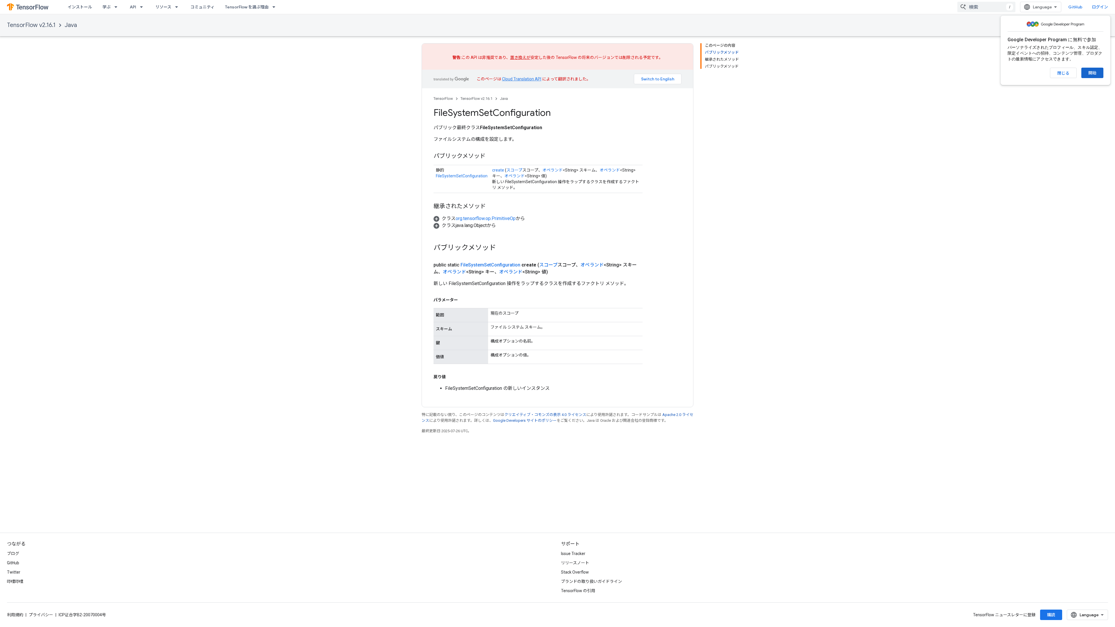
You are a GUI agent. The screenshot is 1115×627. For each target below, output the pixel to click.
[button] (479, 218)
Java (71, 25)
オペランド (552, 170)
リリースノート (575, 563)
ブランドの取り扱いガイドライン (591, 581)
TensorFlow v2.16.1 (31, 25)
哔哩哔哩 (15, 581)
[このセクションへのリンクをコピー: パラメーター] (464, 299)
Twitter (13, 572)
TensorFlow (443, 98)
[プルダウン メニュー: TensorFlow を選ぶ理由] (276, 7)
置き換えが (520, 57)
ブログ (13, 553)
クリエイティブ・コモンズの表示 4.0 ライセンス (545, 414)
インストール (80, 7)
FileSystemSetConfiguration (462, 176)
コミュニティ (202, 7)
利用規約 (15, 614)
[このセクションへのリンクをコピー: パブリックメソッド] (491, 156)
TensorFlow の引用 (578, 590)
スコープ (514, 170)
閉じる (1063, 73)
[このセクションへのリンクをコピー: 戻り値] (451, 376)
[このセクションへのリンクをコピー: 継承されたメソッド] (491, 206)
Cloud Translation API (521, 79)
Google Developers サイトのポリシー (525, 420)
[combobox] (986, 7)
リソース (163, 7)
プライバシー (41, 614)
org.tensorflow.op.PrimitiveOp (486, 218)
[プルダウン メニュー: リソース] (178, 7)
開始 (1092, 72)
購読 (1051, 614)
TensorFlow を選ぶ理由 (247, 7)
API (133, 7)
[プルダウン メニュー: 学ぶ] (118, 7)
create (498, 170)
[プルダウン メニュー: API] (143, 7)
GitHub (1075, 7)
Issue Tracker (573, 553)
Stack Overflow (575, 572)
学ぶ (106, 7)
